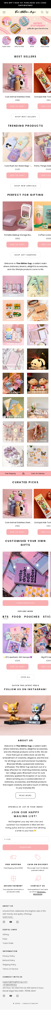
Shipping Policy (9, 964)
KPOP (32, 46)
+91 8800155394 (10, 985)
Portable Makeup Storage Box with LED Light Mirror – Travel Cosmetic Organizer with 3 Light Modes (17, 235)
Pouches (32, 616)
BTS (6, 616)
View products (25, 603)
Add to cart (17, 106)
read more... (8, 917)
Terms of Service (10, 969)
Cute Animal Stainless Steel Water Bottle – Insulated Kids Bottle (17, 96)
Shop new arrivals (25, 186)
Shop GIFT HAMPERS (25, 255)
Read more (25, 795)
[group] (25, 25)
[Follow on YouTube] (10, 922)
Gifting (6, 934)
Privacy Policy (9, 956)
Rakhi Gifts (6, 46)
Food (16, 616)
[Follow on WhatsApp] (17, 922)
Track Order (8, 943)
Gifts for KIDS (19, 46)
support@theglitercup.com (15, 982)
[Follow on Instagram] (4, 922)
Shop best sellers (25, 116)
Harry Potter (45, 46)
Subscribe (25, 847)
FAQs (5, 939)
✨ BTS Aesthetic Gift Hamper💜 (17, 657)
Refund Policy (9, 960)
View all (25, 677)
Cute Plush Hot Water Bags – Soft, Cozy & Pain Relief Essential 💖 (17, 166)
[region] (25, 25)
